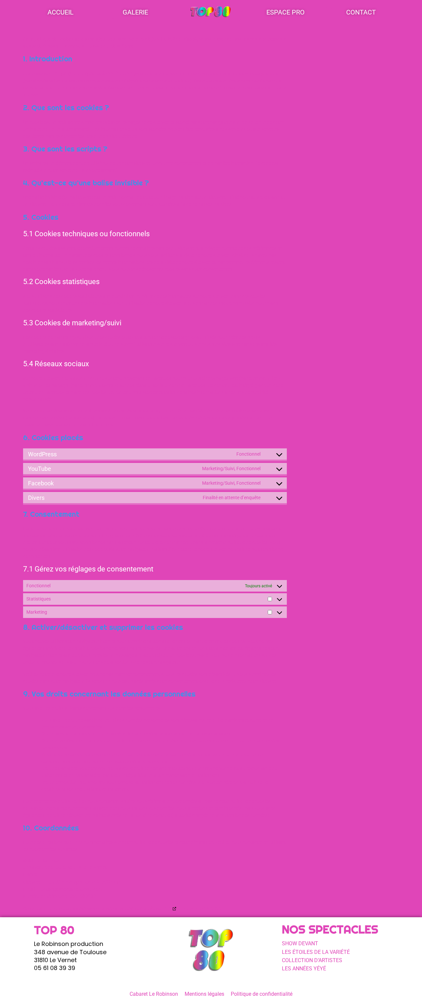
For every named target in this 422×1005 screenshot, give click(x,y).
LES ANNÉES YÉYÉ (304, 968)
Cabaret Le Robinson (154, 994)
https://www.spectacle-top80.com (93, 73)
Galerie (135, 12)
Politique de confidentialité (261, 994)
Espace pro (285, 12)
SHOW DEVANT (300, 943)
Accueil (60, 12)
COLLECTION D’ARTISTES (312, 960)
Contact (361, 12)
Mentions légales (204, 994)
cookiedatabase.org (148, 908)
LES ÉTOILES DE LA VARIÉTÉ (316, 952)
